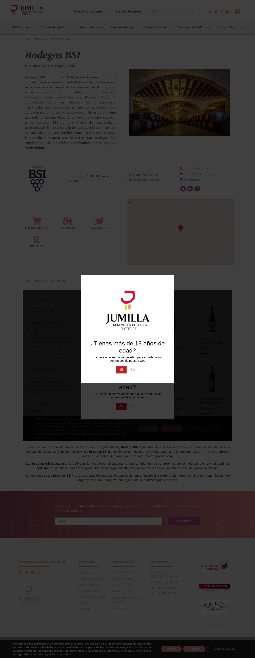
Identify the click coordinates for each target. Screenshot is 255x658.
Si (121, 369)
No (133, 369)
